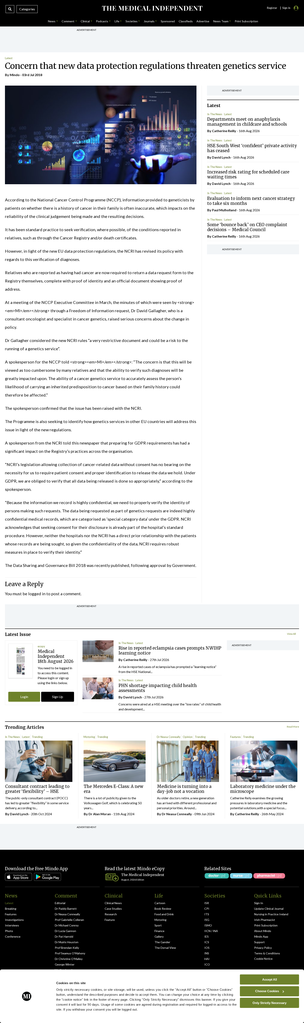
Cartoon (159, 903)
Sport (158, 925)
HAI (206, 959)
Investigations (14, 919)
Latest (8, 58)
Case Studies (113, 908)
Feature (110, 919)
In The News (214, 114)
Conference (12, 936)
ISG (206, 919)
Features (235, 737)
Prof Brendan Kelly (67, 947)
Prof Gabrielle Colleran (69, 919)
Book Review (162, 908)
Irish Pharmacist (264, 919)
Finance (159, 931)
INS (206, 953)
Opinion (188, 737)
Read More (293, 726)
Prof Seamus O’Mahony (70, 953)
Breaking (10, 908)
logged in (36, 593)
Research (111, 914)
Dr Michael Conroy (67, 925)
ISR (206, 903)
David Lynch (221, 157)
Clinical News (113, 903)
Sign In (258, 903)
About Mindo (262, 931)
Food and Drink (164, 914)
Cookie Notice (263, 958)
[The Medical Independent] (152, 8)
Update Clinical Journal (269, 908)
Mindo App (261, 936)
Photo (9, 931)
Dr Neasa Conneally (169, 737)
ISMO (208, 925)
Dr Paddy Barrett (66, 908)
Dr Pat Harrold (64, 936)
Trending (37, 737)
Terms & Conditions (267, 953)
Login (24, 697)
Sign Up (57, 697)
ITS (206, 914)
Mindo (15, 75)
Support (259, 942)
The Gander (162, 942)
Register (272, 8)
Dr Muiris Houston (66, 942)
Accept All (269, 979)
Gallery (159, 936)
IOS (206, 947)
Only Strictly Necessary (269, 1002)
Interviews (12, 925)
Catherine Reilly (224, 131)
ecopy (41, 646)
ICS (206, 942)
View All (291, 633)
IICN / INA (211, 931)
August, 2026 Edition (132, 879)
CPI (206, 908)
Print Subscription (266, 925)
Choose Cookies (267, 991)
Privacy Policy (263, 947)
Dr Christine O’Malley (69, 959)
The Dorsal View (165, 947)
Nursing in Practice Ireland (271, 914)
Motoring (89, 737)
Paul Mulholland (224, 210)
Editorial (60, 903)
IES (206, 936)
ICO (207, 964)
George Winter (64, 964)
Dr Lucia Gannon (65, 931)
